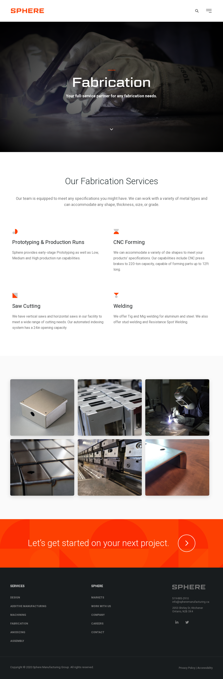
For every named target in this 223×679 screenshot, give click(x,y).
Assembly (17, 641)
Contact (97, 632)
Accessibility (205, 667)
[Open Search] (197, 11)
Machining (18, 614)
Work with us (101, 606)
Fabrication (19, 623)
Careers (97, 623)
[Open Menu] (209, 11)
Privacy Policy (187, 667)
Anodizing (17, 632)
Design (15, 597)
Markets (97, 597)
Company (98, 614)
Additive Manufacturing (28, 606)
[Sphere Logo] (27, 11)
